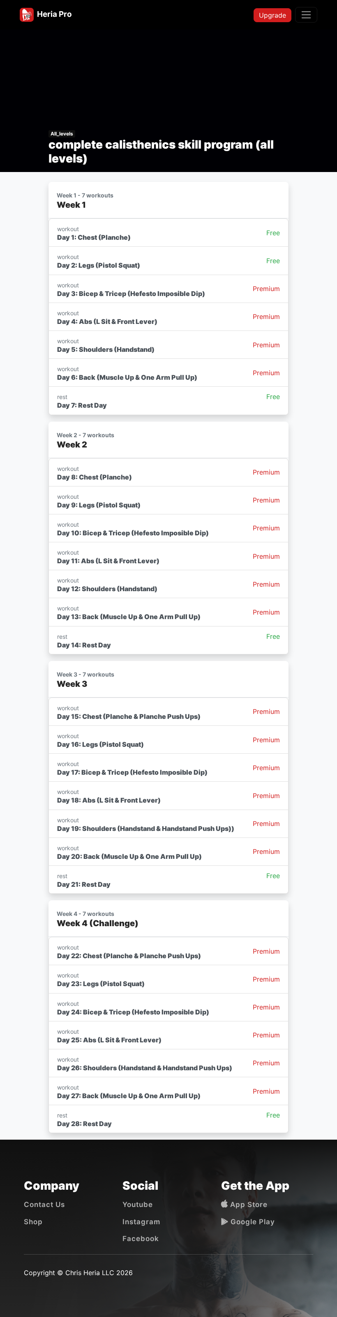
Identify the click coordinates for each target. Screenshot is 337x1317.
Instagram (141, 1222)
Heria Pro (53, 14)
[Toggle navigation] (306, 15)
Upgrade (272, 15)
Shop (33, 1222)
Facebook (140, 1238)
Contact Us (44, 1204)
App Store (248, 1204)
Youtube (137, 1204)
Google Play (252, 1222)
